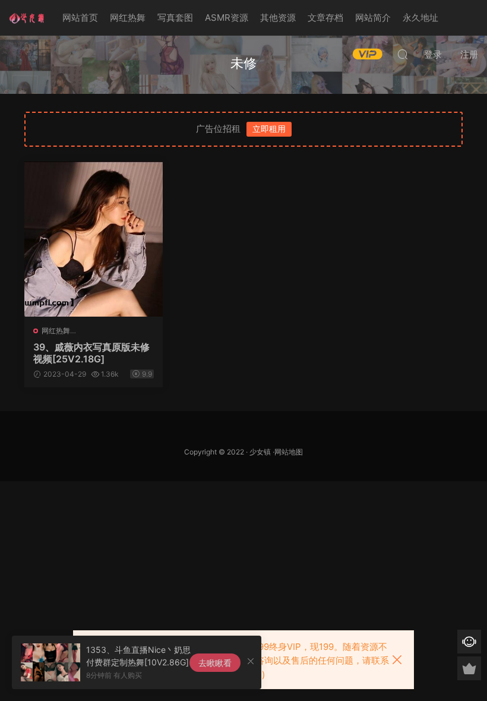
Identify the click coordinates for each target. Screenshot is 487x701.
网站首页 (80, 17)
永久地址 (420, 17)
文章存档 (325, 17)
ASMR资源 (226, 17)
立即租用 (269, 129)
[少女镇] (27, 18)
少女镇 (260, 451)
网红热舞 (128, 17)
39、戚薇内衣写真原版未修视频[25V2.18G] (91, 353)
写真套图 (175, 17)
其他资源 (278, 17)
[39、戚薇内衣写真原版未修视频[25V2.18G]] (93, 239)
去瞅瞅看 (215, 663)
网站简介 (373, 17)
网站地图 (288, 451)
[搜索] (403, 54)
